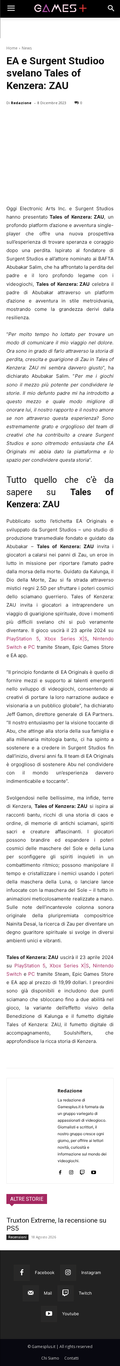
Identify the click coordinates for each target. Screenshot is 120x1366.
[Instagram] (71, 1171)
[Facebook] (12, 119)
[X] (27, 119)
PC (31, 647)
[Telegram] (71, 119)
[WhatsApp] (57, 119)
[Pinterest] (42, 119)
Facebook (44, 1272)
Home (12, 48)
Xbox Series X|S (65, 639)
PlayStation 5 (22, 639)
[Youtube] (93, 1171)
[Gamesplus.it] (60, 8)
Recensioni (17, 1237)
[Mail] (31, 1293)
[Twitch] (82, 1171)
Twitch (85, 1293)
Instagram (91, 1272)
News (27, 48)
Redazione (21, 102)
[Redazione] (32, 1131)
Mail (48, 1293)
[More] (86, 119)
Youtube (70, 1313)
